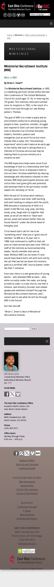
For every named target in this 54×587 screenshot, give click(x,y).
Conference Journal (27, 507)
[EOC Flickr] (23, 15)
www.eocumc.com (27, 543)
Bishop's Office (27, 460)
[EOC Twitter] (14, 15)
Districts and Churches (27, 464)
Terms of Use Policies (27, 493)
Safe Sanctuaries (27, 482)
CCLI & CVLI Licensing (27, 489)
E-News (27, 510)
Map (39, 536)
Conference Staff (27, 468)
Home (9, 35)
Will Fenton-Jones (11, 374)
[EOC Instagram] (9, 15)
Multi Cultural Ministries (35, 35)
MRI (9, 38)
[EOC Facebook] (5, 15)
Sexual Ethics (27, 485)
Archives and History (27, 518)
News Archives (27, 514)
